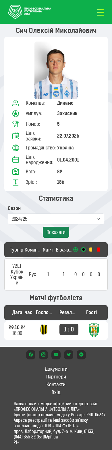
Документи (56, 369)
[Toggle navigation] (100, 12)
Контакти (56, 384)
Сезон (14, 208)
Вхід (56, 392)
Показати (56, 232)
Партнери (56, 377)
